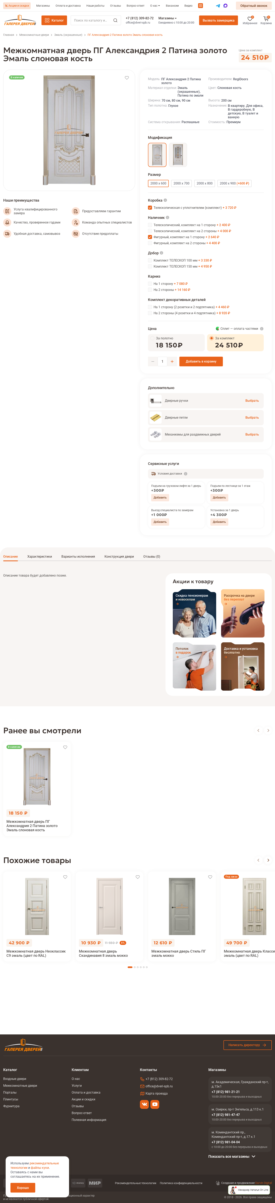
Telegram (218, 5)
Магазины (43, 5)
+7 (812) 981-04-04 (226, 1142)
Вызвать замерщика (219, 20)
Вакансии (172, 5)
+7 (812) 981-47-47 (226, 1115)
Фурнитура (11, 1106)
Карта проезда (157, 1093)
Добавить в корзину (201, 361)
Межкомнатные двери (20, 1086)
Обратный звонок (253, 6)
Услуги (77, 1086)
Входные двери (14, 1079)
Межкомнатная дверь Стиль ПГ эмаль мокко (178, 953)
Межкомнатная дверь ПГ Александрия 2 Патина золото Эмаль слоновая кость (32, 825)
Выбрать (252, 401)
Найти (115, 20)
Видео (188, 5)
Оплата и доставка (68, 5)
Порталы (10, 1092)
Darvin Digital (263, 1182)
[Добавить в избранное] (126, 77)
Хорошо (23, 1188)
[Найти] (96, 20)
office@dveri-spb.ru (138, 22)
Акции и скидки (18, 5)
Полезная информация (89, 1120)
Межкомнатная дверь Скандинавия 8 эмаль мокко (103, 953)
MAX (225, 5)
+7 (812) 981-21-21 (226, 1092)
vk (144, 1104)
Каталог (58, 20)
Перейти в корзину (266, 20)
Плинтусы (10, 1099)
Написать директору (244, 1045)
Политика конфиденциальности (181, 1183)
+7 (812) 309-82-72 (140, 18)
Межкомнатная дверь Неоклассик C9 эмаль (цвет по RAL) (36, 953)
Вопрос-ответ (136, 5)
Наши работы (95, 5)
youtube (154, 1104)
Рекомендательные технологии (135, 1183)
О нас (153, 5)
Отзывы (115, 5)
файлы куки (40, 1168)
